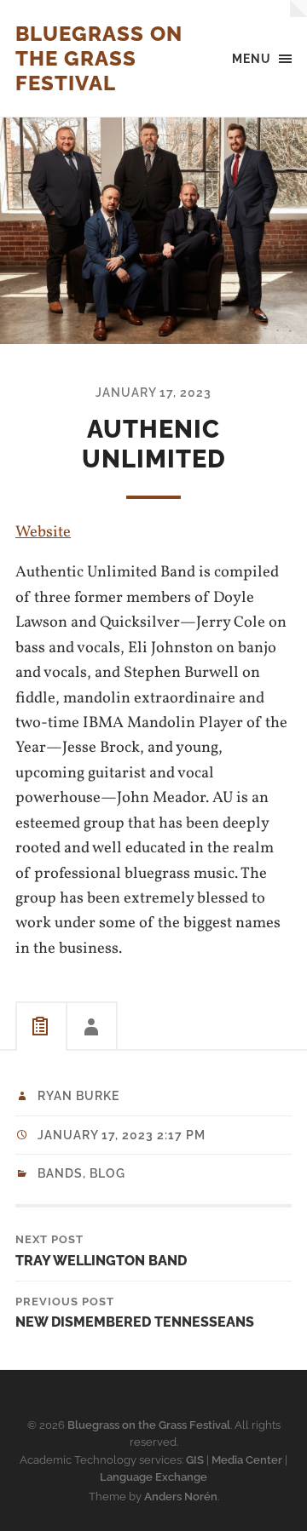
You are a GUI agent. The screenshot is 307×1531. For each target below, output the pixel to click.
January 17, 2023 (153, 392)
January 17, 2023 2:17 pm (122, 1135)
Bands (60, 1173)
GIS (195, 1460)
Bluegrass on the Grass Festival (98, 58)
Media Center (246, 1460)
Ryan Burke (78, 1096)
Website (43, 532)
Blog (107, 1173)
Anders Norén (180, 1496)
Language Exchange (153, 1477)
